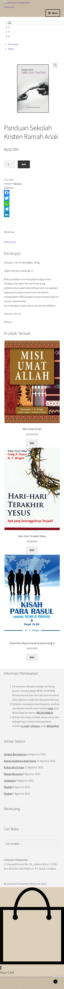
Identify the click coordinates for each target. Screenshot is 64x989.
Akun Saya (10, 983)
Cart (49, 980)
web (50, 708)
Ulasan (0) (10, 242)
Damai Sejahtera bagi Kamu (20, 761)
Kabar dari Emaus (14, 767)
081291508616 (45, 712)
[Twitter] (32, 198)
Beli (24, 164)
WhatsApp (53, 726)
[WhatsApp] (32, 203)
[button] (55, 65)
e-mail (25, 726)
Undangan (10, 780)
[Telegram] (32, 209)
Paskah (8, 787)
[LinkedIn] (32, 214)
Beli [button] (32, 550)
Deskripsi (9, 232)
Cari (32, 983)
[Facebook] (32, 192)
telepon (35, 726)
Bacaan (18, 183)
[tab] (32, 232)
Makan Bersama (13, 774)
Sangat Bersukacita (15, 754)
